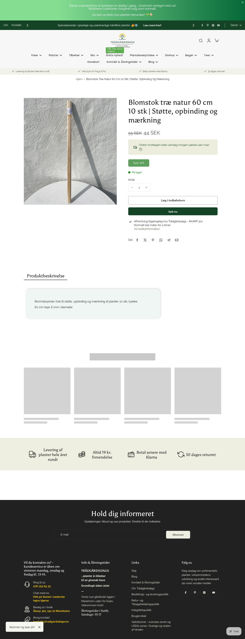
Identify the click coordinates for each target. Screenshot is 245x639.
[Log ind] (209, 40)
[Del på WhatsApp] (161, 240)
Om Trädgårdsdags (143, 588)
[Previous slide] (27, 25)
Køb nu (173, 211)
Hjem (79, 79)
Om (6, 25)
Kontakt (16, 25)
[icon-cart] (216, 40)
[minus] (132, 187)
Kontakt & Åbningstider (145, 582)
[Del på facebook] (137, 240)
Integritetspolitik (141, 610)
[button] (173, 200)
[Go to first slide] (193, 25)
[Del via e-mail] (177, 240)
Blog (134, 576)
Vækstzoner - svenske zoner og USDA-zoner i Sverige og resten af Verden (151, 625)
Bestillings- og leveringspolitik (149, 594)
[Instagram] (213, 25)
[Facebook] (202, 25)
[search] (201, 40)
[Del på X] (145, 240)
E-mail (65, 534)
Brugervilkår (138, 616)
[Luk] (39, 627)
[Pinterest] (207, 25)
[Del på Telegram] (169, 240)
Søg (133, 570)
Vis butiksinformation (147, 229)
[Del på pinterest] (153, 240)
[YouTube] (218, 25)
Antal (131, 179)
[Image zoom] (70, 151)
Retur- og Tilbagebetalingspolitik (145, 602)
